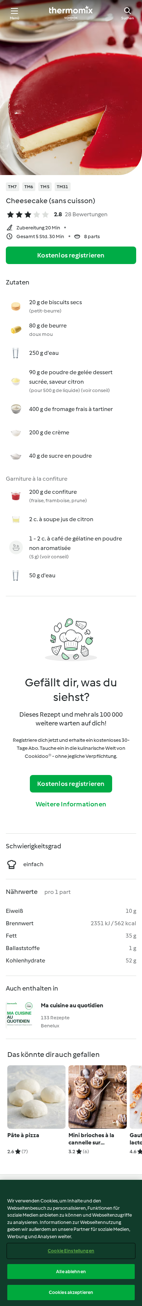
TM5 (45, 186)
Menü (15, 18)
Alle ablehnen (71, 1271)
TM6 (28, 186)
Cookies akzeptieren (71, 1292)
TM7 (12, 186)
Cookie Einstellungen (71, 1250)
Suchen (127, 18)
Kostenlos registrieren (70, 255)
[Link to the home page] (71, 13)
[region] (71, 1243)
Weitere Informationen (71, 804)
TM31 (62, 186)
